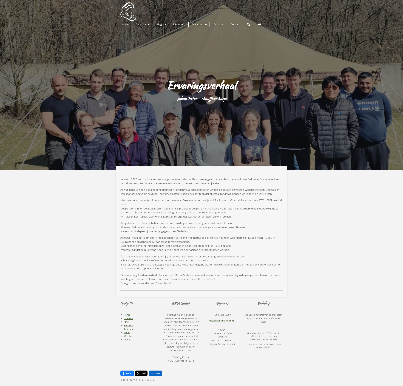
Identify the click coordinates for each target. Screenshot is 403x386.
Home (127, 314)
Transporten (130, 328)
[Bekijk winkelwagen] (259, 24)
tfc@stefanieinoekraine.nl (222, 320)
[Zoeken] (248, 24)
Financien (128, 325)
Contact (128, 339)
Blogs (127, 321)
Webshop (128, 336)
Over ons (128, 318)
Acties (127, 332)
